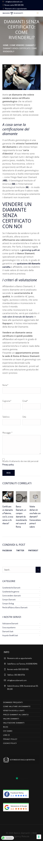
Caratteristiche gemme (10, 591)
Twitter (20, 550)
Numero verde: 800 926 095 (14, 5)
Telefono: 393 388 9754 (16, 675)
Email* (25, 401)
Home (5, 45)
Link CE (6, 735)
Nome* (5, 385)
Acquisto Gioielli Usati (10, 635)
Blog (5, 727)
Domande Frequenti (13, 702)
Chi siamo (7, 731)
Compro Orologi (8, 603)
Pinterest (33, 550)
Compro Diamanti (9, 599)
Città (24, 416)
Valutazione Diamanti (10, 623)
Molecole (25, 836)
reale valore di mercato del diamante (17, 316)
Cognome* (6, 401)
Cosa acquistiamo (9, 627)
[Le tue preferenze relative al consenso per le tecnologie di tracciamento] (39, 837)
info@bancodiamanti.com (13, 2)
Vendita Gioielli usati (13, 710)
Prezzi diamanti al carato (16, 714)
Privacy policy (8, 464)
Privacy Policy (10, 739)
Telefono (6, 416)
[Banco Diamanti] (18, 13)
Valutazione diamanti (13, 722)
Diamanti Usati (7, 631)
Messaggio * (7, 432)
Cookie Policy (10, 743)
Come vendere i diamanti (22, 45)
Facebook (7, 550)
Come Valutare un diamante (16, 706)
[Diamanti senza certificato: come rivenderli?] (21, 77)
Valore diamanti (11, 718)
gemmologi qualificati (31, 250)
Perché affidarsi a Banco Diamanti (14, 607)
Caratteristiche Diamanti (11, 587)
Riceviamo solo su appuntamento (16, 9)
